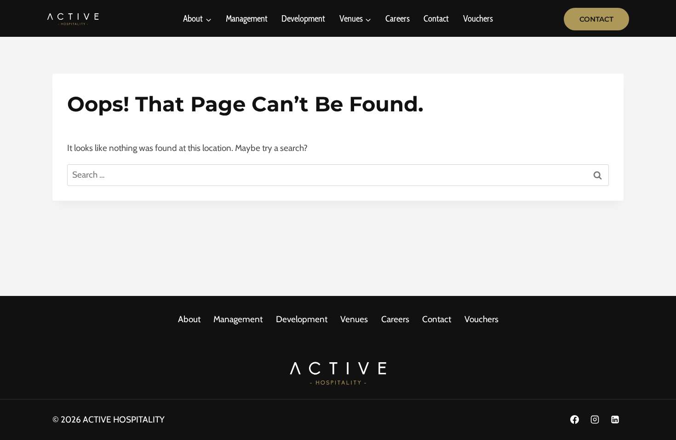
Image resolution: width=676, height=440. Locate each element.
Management (247, 18)
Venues (354, 319)
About (189, 319)
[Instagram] (594, 419)
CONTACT (596, 19)
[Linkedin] (615, 419)
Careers (397, 18)
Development (303, 18)
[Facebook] (575, 419)
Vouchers (478, 18)
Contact (436, 18)
